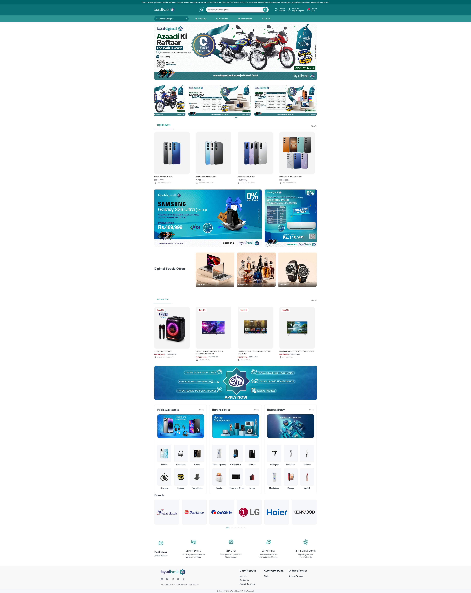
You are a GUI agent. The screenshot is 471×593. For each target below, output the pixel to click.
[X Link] (184, 579)
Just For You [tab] (162, 299)
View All (314, 126)
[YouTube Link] (178, 579)
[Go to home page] (201, 9)
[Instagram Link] (173, 579)
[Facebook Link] (167, 579)
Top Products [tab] (163, 124)
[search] (234, 9)
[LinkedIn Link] (162, 579)
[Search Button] (265, 9)
